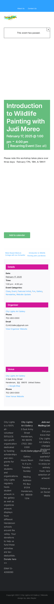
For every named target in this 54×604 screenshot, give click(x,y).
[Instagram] (40, 515)
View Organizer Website (16, 329)
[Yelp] (47, 515)
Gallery (39, 291)
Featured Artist (24, 291)
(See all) (40, 146)
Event (14, 291)
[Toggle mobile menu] (49, 16)
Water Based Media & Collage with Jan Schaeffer (15, 254)
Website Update (23, 294)
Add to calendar (17, 235)
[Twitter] (47, 507)
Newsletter (10, 294)
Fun (33, 291)
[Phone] (47, 523)
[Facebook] (40, 507)
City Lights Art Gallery (15, 311)
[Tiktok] (40, 523)
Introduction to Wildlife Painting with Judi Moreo (36, 254)
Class (8, 291)
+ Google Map (14, 386)
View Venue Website (15, 396)
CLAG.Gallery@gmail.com (34, 451)
